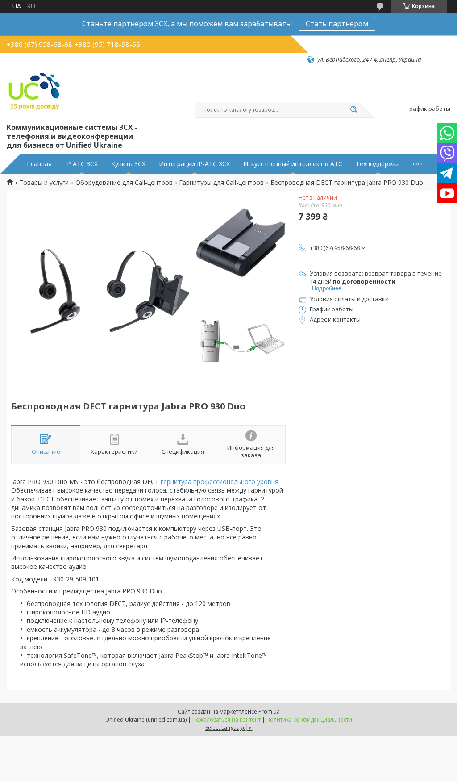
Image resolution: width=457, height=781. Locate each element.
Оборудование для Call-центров (124, 183)
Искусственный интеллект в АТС (292, 164)
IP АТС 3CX (81, 164)
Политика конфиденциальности (309, 719)
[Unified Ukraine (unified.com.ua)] (34, 92)
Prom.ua (269, 711)
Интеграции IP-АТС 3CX (194, 164)
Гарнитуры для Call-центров (221, 183)
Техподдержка (378, 164)
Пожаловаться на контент (226, 719)
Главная (39, 164)
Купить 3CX (128, 164)
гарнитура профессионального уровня (219, 481)
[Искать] (353, 110)
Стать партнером (337, 24)
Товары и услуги (44, 183)
